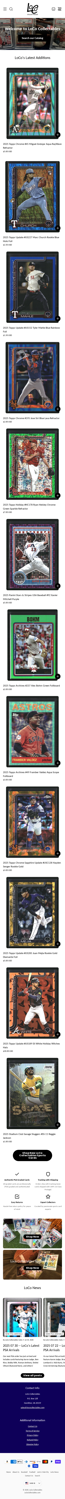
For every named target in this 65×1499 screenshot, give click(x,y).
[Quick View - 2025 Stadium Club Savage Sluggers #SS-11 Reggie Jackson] (57, 1125)
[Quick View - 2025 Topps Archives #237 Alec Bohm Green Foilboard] (57, 676)
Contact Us (32, 1426)
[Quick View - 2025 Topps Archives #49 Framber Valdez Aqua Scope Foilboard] (57, 763)
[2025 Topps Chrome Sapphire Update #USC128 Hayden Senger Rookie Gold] (32, 822)
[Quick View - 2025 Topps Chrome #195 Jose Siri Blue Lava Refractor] (57, 409)
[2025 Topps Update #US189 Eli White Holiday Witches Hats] (32, 1003)
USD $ (36, 1484)
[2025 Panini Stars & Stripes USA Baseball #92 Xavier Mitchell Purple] (32, 554)
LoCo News (54, 1472)
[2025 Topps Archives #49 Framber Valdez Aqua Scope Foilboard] (32, 731)
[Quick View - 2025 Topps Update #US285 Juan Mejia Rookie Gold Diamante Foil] (57, 944)
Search (37, 1476)
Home (8, 1472)
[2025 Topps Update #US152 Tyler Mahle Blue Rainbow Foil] (32, 287)
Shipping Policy (32, 1444)
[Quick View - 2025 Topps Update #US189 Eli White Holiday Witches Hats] (57, 1034)
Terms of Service (32, 1431)
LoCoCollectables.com (32, 1493)
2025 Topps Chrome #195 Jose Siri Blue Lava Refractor (31, 418)
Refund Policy (32, 1440)
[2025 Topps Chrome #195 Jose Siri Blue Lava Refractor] (32, 377)
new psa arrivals (14, 1334)
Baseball (24, 1472)
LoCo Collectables (35, 1490)
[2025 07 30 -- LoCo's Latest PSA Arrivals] (22, 1317)
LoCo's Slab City (43, 1472)
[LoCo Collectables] (32, 9)
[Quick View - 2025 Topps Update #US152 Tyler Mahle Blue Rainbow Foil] (57, 318)
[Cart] (59, 9)
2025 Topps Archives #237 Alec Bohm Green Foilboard (31, 685)
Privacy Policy (32, 1435)
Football (32, 1472)
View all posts (32, 1375)
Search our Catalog (32, 38)
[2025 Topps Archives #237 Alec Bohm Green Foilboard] (32, 645)
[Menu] (5, 9)
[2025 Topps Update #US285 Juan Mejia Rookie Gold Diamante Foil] (32, 912)
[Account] (53, 9)
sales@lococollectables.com (32, 1407)
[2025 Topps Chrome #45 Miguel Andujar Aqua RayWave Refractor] (32, 103)
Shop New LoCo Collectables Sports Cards (32, 1155)
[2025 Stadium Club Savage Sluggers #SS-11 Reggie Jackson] (32, 1093)
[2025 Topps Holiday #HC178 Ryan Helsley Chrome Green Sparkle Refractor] (32, 464)
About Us (16, 1472)
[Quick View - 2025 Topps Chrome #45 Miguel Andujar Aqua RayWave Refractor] (57, 135)
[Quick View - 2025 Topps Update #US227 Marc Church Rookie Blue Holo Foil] (57, 228)
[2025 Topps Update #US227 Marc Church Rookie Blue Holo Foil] (32, 196)
